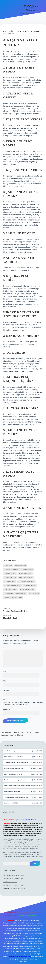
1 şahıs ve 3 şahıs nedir (11, 569)
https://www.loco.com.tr (10, 732)
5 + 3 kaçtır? (7, 709)
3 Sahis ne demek (9, 581)
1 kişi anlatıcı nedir (20, 565)
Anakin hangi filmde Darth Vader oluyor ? (17, 785)
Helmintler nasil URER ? (11, 803)
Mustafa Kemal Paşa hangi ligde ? (14, 768)
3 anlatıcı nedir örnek (25, 573)
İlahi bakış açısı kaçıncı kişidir (13, 597)
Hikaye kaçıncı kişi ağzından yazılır (15, 593)
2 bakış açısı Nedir (27, 569)
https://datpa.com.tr (8, 735)
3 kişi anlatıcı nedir (10, 577)
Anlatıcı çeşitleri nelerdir (27, 589)
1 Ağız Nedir (8, 565)
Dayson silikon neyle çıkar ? (12, 791)
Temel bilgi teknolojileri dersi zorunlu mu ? (17, 797)
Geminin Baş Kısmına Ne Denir (16, 611)
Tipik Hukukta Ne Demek (10, 875)
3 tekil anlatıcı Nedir (10, 589)
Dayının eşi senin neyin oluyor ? (14, 774)
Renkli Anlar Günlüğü (31, 9)
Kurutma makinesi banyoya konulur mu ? (16, 780)
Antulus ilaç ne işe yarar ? (12, 751)
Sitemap (20, 735)
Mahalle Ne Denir (10, 618)
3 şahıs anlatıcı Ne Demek (26, 581)
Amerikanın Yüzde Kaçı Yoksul (12, 888)
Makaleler (12, 560)
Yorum (5, 648)
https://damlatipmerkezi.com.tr (32, 732)
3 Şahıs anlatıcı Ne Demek (12, 585)
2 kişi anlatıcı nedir (10, 573)
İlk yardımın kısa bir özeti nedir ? (14, 756)
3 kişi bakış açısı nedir (25, 577)
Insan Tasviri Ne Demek (10, 882)
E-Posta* (5, 681)
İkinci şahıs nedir (34, 593)
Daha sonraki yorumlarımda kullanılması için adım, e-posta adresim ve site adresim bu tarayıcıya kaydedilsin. (23, 703)
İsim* (4, 671)
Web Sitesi (6, 690)
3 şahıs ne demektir (29, 585)
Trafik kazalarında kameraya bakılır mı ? (16, 762)
